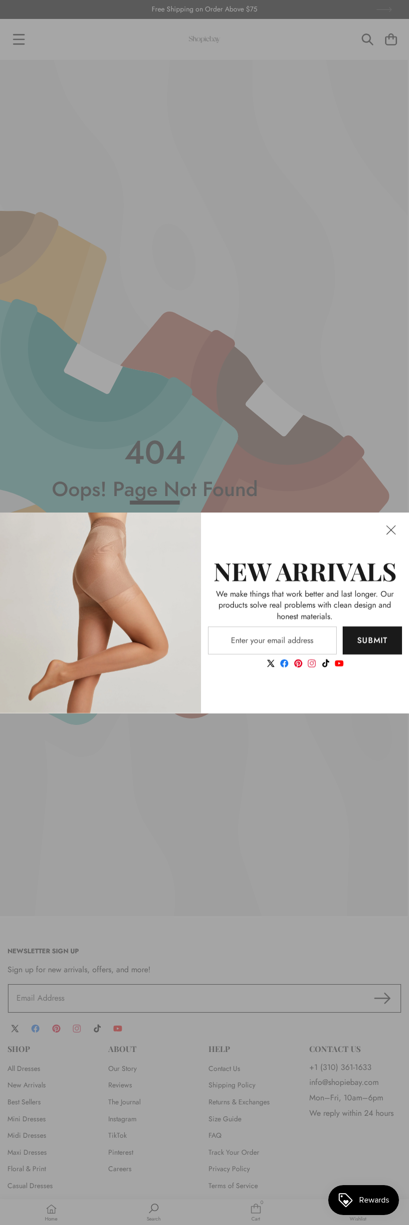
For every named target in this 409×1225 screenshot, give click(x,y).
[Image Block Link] (100, 612)
